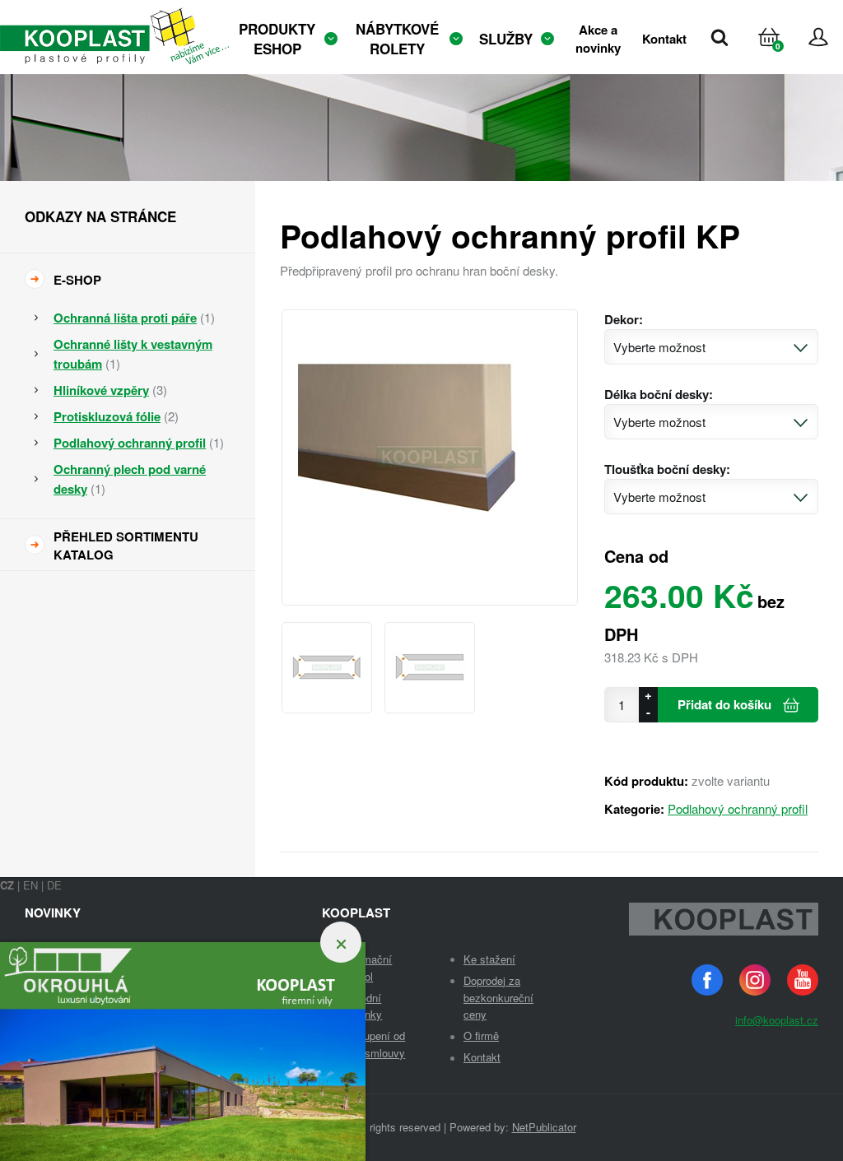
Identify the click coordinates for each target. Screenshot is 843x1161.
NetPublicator (544, 1127)
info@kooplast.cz (776, 1020)
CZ (7, 885)
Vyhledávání (719, 37)
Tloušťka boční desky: (667, 469)
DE (54, 885)
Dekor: (623, 319)
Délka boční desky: (658, 394)
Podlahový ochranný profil (738, 808)
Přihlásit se (818, 37)
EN (30, 885)
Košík (784, 57)
